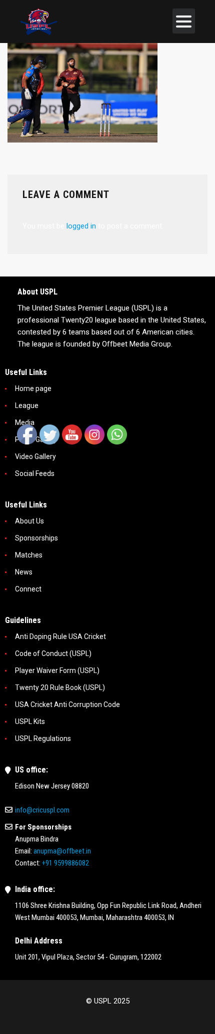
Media (24, 422)
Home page (33, 388)
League (26, 406)
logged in (81, 226)
